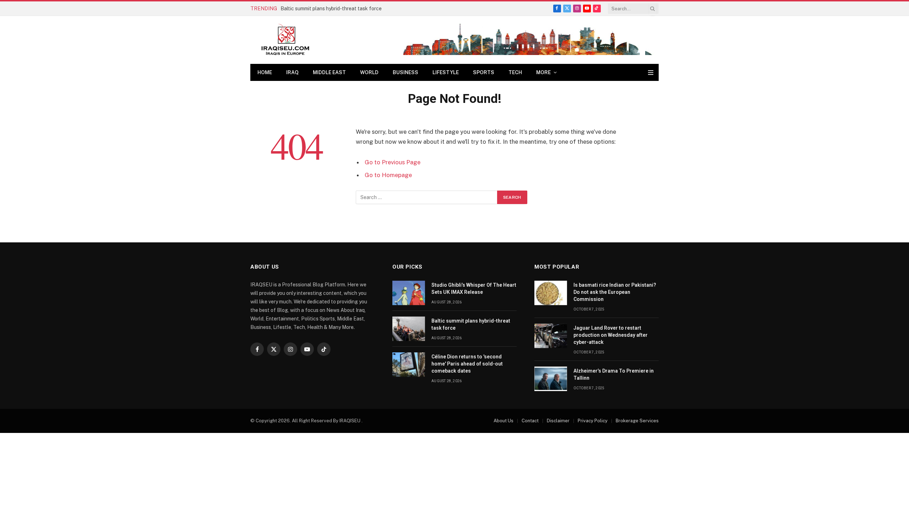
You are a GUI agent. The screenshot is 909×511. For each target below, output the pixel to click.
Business (405, 72)
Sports (483, 72)
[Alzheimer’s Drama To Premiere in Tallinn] (550, 379)
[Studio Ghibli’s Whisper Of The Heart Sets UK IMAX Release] (408, 293)
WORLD (369, 72)
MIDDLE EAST (329, 72)
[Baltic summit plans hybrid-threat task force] (408, 329)
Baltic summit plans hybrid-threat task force (331, 8)
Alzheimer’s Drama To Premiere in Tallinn (613, 374)
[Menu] (650, 73)
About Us (503, 420)
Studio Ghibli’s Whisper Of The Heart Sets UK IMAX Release (473, 288)
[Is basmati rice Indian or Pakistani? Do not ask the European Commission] (550, 293)
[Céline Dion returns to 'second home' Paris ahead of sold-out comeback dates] (408, 364)
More (543, 72)
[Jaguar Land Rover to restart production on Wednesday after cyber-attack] (550, 336)
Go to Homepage (388, 174)
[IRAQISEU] (285, 40)
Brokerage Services (637, 420)
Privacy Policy (593, 420)
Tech (515, 72)
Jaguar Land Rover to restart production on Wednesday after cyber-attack (610, 335)
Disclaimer (558, 420)
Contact (530, 420)
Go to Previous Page (392, 162)
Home (264, 72)
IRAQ (292, 72)
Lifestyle (445, 72)
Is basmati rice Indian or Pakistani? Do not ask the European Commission (614, 292)
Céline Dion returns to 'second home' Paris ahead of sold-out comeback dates (467, 364)
